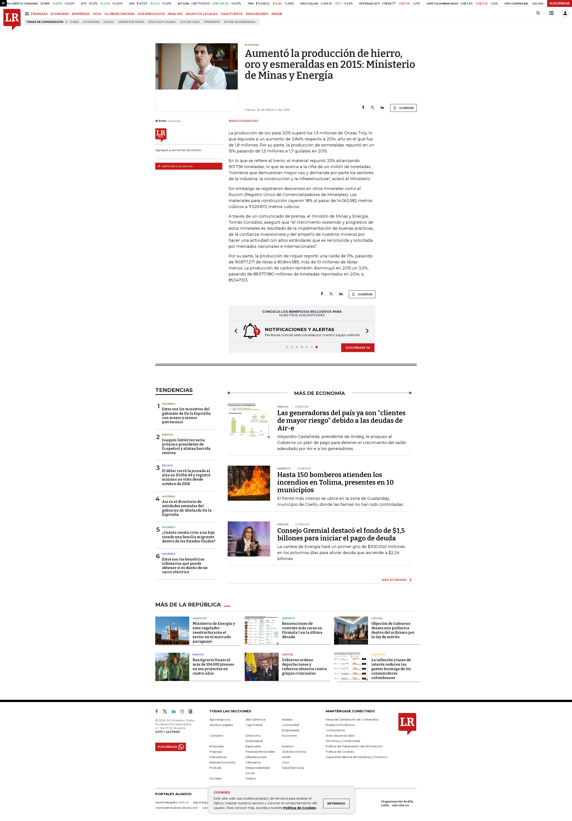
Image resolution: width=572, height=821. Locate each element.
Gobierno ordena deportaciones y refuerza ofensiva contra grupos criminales (304, 666)
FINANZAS (39, 14)
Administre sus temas (176, 166)
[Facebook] (363, 108)
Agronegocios (219, 719)
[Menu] (27, 14)
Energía (167, 434)
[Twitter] (372, 108)
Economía (289, 735)
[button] (235, 331)
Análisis (287, 719)
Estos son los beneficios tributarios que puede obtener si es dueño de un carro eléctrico (185, 565)
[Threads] (192, 712)
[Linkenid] (175, 712)
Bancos (198, 654)
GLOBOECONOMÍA (119, 14)
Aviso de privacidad (340, 735)
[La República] (12, 20)
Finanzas (215, 751)
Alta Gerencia (255, 719)
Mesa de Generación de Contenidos (352, 719)
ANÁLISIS (175, 14)
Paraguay (200, 618)
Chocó (74, 22)
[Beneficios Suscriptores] (551, 13)
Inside (286, 757)
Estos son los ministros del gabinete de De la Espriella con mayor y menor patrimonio (186, 415)
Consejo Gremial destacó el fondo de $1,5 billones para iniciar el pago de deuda (341, 534)
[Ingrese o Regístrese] (565, 13)
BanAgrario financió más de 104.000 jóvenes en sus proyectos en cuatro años (213, 666)
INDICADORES (257, 14)
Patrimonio (91, 22)
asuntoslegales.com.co (172, 802)
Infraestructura (256, 757)
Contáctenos (335, 730)
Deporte (288, 618)
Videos (251, 778)
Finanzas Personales (260, 751)
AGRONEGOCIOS (151, 14)
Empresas (216, 746)
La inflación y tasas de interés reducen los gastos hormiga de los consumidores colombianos (391, 669)
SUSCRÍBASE (559, 3)
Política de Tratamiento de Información (354, 746)
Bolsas (167, 465)
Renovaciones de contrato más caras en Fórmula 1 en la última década (302, 630)
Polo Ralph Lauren (161, 22)
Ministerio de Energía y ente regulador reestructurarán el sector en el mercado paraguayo (214, 632)
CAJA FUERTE (232, 14)
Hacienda (168, 403)
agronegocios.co (205, 802)
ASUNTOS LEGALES (201, 14)
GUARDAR (406, 108)
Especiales (253, 746)
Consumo (216, 735)
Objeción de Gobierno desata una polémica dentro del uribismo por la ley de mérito (393, 630)
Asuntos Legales (221, 725)
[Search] (538, 13)
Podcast (215, 767)
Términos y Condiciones (343, 741)
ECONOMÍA (60, 14)
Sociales (215, 778)
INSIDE (276, 14)
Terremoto (212, 22)
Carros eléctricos (131, 22)
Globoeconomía (294, 751)
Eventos (288, 746)
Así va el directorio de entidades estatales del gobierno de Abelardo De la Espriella (187, 508)
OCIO (97, 14)
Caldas (109, 22)
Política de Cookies (299, 808)
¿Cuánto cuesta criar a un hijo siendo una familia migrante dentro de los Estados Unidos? (188, 536)
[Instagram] (183, 712)
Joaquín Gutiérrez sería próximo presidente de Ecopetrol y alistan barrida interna (186, 446)
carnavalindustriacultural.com (176, 807)
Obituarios (253, 762)
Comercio (378, 654)
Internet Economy (222, 762)
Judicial (377, 618)
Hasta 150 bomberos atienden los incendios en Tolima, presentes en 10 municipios (335, 482)
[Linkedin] (382, 108)
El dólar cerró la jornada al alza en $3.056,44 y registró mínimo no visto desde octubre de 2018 (186, 477)
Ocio (285, 762)
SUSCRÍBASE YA (358, 347)
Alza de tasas (190, 22)
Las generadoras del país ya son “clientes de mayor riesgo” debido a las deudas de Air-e (341, 420)
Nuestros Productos (340, 725)
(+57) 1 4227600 (167, 731)
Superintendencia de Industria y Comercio (356, 757)
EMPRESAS (81, 14)
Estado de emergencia (239, 22)
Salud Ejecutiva (293, 767)
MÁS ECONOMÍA (394, 579)
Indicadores (218, 757)
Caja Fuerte (254, 725)
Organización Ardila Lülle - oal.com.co (397, 803)
